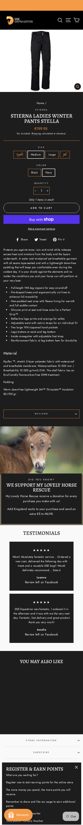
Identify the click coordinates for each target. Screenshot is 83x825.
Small (20, 154)
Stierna (41, 109)
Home (40, 103)
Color (41, 165)
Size (41, 147)
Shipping (36, 133)
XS (64, 154)
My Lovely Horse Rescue (22, 496)
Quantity (41, 183)
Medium (36, 154)
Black (34, 172)
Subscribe (41, 752)
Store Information (41, 740)
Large (52, 154)
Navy (49, 172)
